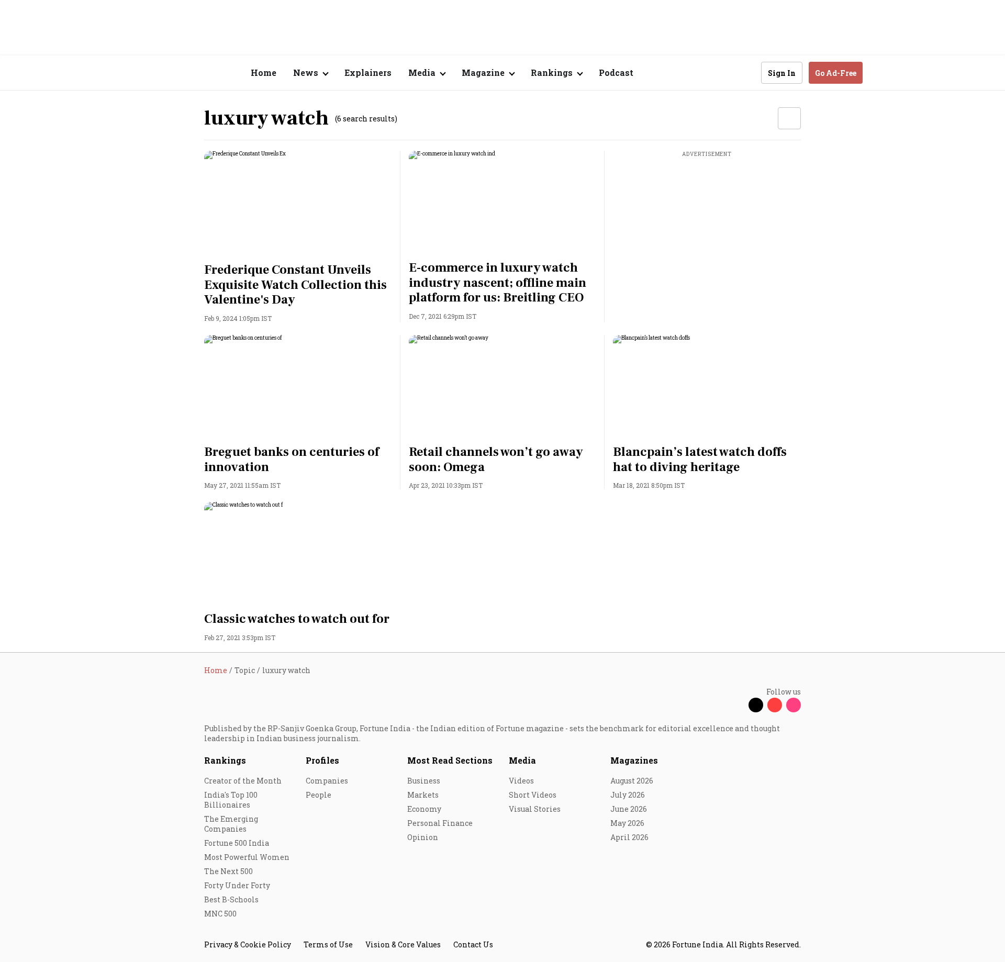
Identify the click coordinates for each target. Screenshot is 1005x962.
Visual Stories (535, 809)
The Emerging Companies (231, 824)
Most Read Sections (450, 760)
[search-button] (746, 72)
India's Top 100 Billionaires (231, 800)
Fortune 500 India (236, 843)
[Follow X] (756, 705)
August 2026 (631, 781)
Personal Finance (440, 823)
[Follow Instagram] (793, 705)
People (318, 795)
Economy (424, 809)
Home (263, 72)
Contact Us (473, 944)
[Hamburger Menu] (148, 73)
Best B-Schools (231, 899)
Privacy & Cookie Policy (247, 944)
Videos (521, 781)
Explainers (368, 72)
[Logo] (199, 73)
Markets (423, 795)
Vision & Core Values (403, 944)
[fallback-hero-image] (298, 203)
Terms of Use (328, 944)
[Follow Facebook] (737, 705)
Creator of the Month (243, 781)
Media (522, 760)
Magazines (634, 760)
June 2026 (628, 809)
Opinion (422, 837)
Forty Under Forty (237, 885)
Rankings (225, 760)
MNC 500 (220, 914)
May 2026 (627, 823)
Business (423, 781)
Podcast (616, 72)
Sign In (782, 73)
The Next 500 (228, 871)
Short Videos (532, 795)
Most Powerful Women (246, 857)
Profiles (322, 760)
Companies (327, 781)
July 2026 (627, 795)
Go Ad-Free (835, 73)
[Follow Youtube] (774, 705)
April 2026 (629, 837)
